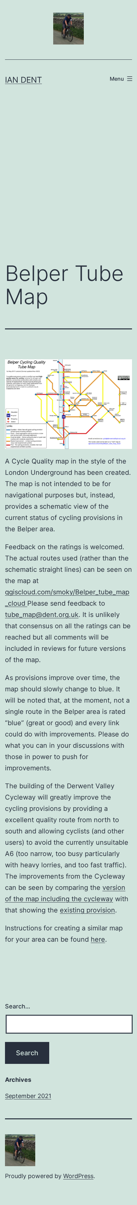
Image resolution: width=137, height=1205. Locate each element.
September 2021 (28, 1095)
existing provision (87, 910)
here (98, 939)
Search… (17, 1006)
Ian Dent (23, 80)
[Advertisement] (68, 180)
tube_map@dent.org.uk (41, 615)
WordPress (78, 1175)
